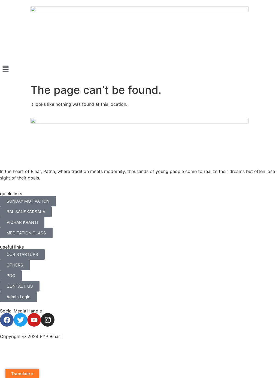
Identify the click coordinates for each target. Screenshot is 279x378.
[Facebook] (7, 320)
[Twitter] (20, 320)
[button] (139, 69)
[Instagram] (47, 320)
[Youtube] (34, 320)
